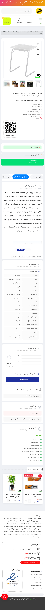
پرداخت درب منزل (37, 588)
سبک (28, 257)
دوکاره (33, 257)
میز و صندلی (26, 32)
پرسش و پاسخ (38, 583)
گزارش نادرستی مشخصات (32, 155)
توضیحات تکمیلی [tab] (19, 177)
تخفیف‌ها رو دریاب (37, 577)
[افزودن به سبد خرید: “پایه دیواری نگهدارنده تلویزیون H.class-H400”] (29, 501)
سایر (17, 100)
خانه (42, 32)
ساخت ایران (21, 257)
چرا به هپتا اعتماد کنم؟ (36, 574)
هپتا (31, 599)
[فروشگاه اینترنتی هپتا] (39, 11)
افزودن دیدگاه (24, 379)
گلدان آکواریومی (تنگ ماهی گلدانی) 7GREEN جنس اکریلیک (12, 496)
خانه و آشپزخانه (35, 32)
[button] (6, 579)
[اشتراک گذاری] (38, 54)
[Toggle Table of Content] (36, 244)
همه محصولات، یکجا (36, 585)
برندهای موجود (38, 580)
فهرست (40, 23)
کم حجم (14, 257)
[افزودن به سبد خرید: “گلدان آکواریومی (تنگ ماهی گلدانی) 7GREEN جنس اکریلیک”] (8, 500)
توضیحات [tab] (35, 177)
